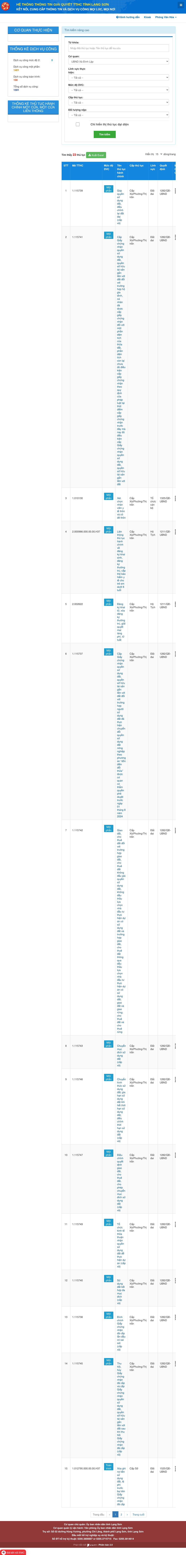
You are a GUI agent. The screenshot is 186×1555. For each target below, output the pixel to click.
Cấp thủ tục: (75, 97)
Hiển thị (149, 154)
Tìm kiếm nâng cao (76, 30)
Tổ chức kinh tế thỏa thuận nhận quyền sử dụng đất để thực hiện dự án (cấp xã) (121, 1245)
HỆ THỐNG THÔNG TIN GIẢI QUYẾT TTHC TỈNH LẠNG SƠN (62, 4)
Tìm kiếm (104, 134)
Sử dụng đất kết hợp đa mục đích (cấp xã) (121, 1291)
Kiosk (147, 17)
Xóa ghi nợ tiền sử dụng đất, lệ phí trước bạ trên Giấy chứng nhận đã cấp (121, 1486)
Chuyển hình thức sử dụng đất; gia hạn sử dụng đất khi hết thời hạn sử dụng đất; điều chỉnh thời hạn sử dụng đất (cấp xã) (121, 1110)
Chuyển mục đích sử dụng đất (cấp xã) (121, 1055)
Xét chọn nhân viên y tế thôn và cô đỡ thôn (121, 507)
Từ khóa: (73, 42)
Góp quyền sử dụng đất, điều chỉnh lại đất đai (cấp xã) (120, 207)
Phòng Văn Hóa (165, 17)
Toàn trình (109, 1466)
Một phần (109, 188)
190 (15, 80)
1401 (16, 70)
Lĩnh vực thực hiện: (76, 70)
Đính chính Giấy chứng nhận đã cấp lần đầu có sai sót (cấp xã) (121, 1333)
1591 (16, 90)
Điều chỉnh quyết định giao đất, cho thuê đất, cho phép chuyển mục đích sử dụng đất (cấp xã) (121, 1182)
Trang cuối (138, 1514)
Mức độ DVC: (76, 85)
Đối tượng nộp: (77, 110)
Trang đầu (98, 1514)
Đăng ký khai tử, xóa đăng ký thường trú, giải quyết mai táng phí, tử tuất (121, 621)
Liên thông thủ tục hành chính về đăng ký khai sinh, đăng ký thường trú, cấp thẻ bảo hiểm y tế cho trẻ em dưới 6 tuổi (121, 561)
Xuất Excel (97, 155)
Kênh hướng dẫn (129, 17)
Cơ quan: (74, 56)
